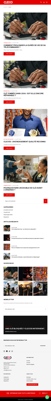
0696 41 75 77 (6, 368)
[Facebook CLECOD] (7, 351)
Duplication (6, 377)
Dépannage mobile (8, 214)
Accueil (28, 360)
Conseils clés (7, 42)
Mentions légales (30, 364)
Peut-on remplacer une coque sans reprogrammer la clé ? (25, 247)
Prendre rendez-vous (31, 379)
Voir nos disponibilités (32, 384)
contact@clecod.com (8, 370)
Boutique (28, 377)
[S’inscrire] (45, 309)
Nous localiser (29, 380)
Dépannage (6, 379)
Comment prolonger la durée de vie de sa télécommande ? (25, 46)
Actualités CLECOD (8, 139)
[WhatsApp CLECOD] (12, 351)
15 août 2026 (15, 42)
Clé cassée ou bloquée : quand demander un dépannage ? (25, 257)
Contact (28, 362)
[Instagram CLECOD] (4, 351)
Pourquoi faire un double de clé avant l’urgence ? (23, 189)
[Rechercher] (45, 201)
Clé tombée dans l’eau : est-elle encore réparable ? (24, 94)
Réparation (6, 91)
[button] (47, 397)
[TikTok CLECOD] (9, 351)
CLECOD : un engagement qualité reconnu (25, 142)
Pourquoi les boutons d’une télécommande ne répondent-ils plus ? (27, 238)
